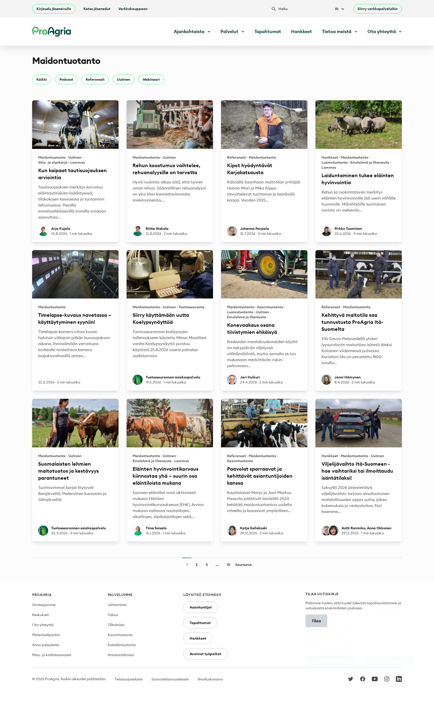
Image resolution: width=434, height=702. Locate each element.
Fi (336, 9)
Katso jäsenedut (96, 9)
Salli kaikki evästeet (331, 661)
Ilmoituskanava (210, 679)
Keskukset (40, 615)
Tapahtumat (267, 31)
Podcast (66, 79)
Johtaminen (117, 605)
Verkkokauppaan (132, 9)
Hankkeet (301, 31)
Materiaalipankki (46, 635)
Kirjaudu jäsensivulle (53, 9)
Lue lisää (312, 647)
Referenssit (95, 79)
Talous (113, 615)
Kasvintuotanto (120, 635)
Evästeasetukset (359, 677)
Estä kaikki (388, 661)
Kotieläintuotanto (122, 645)
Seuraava (243, 564)
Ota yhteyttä (42, 625)
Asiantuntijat (201, 607)
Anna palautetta (45, 645)
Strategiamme (44, 605)
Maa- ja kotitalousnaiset (51, 655)
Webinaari (151, 79)
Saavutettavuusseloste (170, 679)
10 (228, 564)
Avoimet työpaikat (205, 654)
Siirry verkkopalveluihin (378, 9)
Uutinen (123, 79)
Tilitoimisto (116, 625)
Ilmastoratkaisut (121, 655)
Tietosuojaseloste (128, 679)
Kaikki (41, 79)
